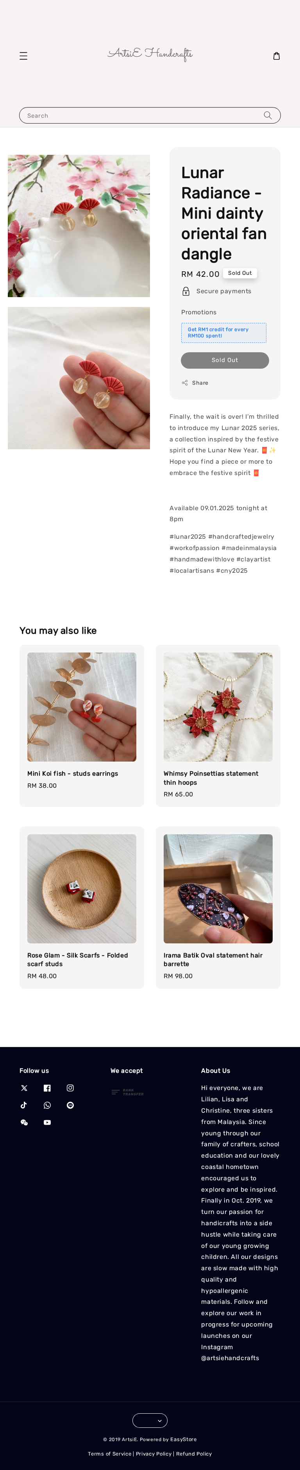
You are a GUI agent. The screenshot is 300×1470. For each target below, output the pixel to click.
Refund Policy (194, 1454)
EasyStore (183, 1439)
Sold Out (225, 360)
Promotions (199, 312)
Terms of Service (109, 1454)
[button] (23, 56)
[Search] (267, 115)
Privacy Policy (154, 1454)
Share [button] (200, 383)
